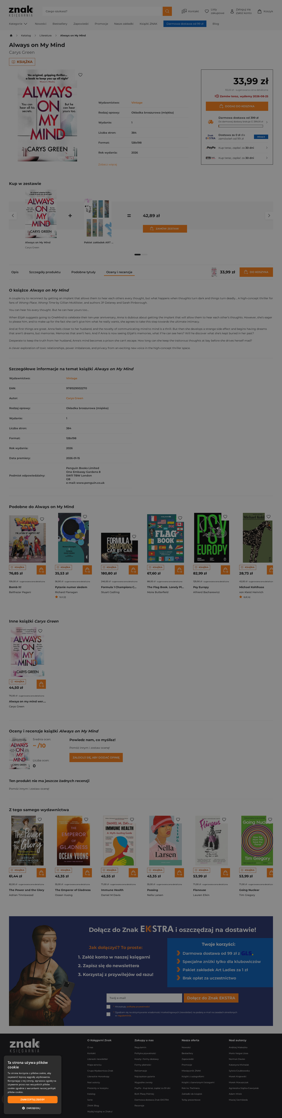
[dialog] (32, 1085)
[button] (33, 1108)
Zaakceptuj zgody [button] (33, 1099)
